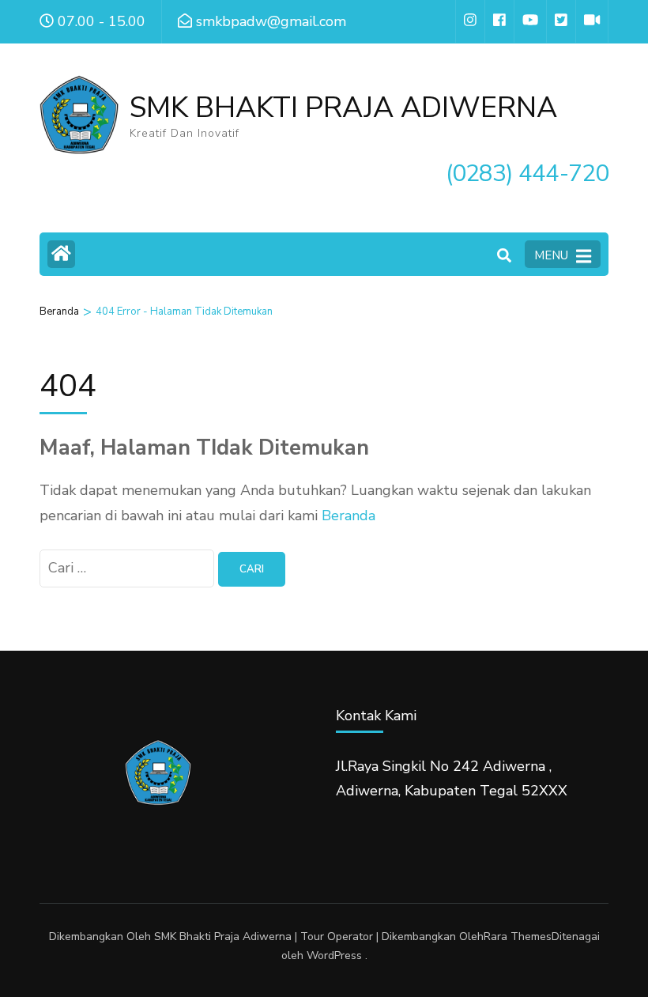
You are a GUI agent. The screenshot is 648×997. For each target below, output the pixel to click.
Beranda (348, 515)
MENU (551, 255)
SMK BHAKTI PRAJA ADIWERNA (343, 108)
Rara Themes (518, 936)
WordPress (334, 955)
